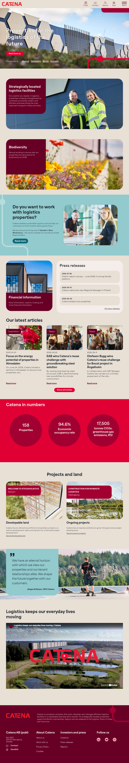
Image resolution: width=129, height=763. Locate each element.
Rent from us (15, 54)
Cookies (40, 752)
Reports (64, 747)
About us (40, 738)
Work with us (42, 742)
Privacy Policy (42, 747)
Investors (64, 738)
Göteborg (36, 62)
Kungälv (54, 62)
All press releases (112, 309)
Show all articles (64, 390)
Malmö (25, 62)
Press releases (66, 742)
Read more (20, 241)
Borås (46, 62)
